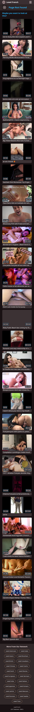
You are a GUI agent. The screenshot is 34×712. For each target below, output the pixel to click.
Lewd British (9, 661)
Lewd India (10, 681)
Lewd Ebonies (23, 671)
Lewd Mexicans (23, 691)
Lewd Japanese (10, 686)
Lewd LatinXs (10, 691)
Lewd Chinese (10, 666)
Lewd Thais (17, 701)
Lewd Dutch (10, 671)
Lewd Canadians (23, 661)
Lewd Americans (11, 651)
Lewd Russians (10, 696)
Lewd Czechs (24, 666)
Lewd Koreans (24, 686)
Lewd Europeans (10, 676)
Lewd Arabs (24, 651)
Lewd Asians (10, 656)
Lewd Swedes (24, 696)
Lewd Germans (24, 676)
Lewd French (12, 2)
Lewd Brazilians (23, 656)
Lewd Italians (23, 681)
